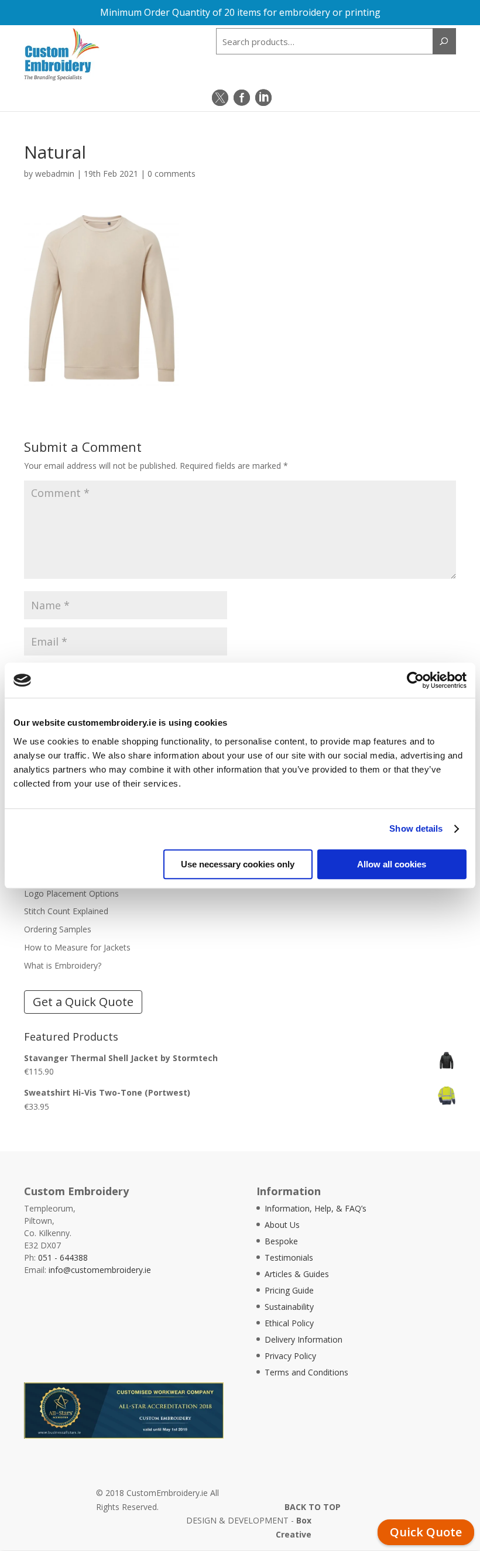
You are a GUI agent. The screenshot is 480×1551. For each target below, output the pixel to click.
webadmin (54, 173)
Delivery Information (303, 1339)
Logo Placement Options (71, 893)
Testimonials (289, 1257)
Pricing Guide (289, 1290)
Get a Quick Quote (83, 1002)
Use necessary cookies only (237, 864)
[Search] (444, 41)
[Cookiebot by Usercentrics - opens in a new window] (415, 680)
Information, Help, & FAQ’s (315, 1208)
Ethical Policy (289, 1323)
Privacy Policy (290, 1355)
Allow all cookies (391, 864)
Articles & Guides (297, 1273)
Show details (416, 828)
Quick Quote (426, 1532)
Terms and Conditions (306, 1372)
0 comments (172, 173)
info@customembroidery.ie (100, 1269)
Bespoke (281, 1241)
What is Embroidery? (62, 965)
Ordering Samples (57, 929)
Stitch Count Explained (66, 911)
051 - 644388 (63, 1257)
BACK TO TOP (312, 1506)
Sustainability (289, 1306)
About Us (282, 1224)
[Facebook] (242, 98)
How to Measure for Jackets (77, 947)
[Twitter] (220, 98)
